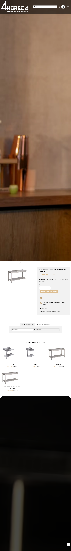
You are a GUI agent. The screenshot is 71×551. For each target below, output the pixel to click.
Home (2, 263)
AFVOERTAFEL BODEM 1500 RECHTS (58, 363)
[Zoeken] (55, 6)
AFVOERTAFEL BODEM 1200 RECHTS (12, 387)
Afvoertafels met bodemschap (12, 263)
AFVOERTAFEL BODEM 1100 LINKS (12, 363)
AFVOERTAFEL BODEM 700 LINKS (35, 363)
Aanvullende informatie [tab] (27, 325)
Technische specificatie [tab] (43, 325)
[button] (68, 7)
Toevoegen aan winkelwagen (49, 291)
